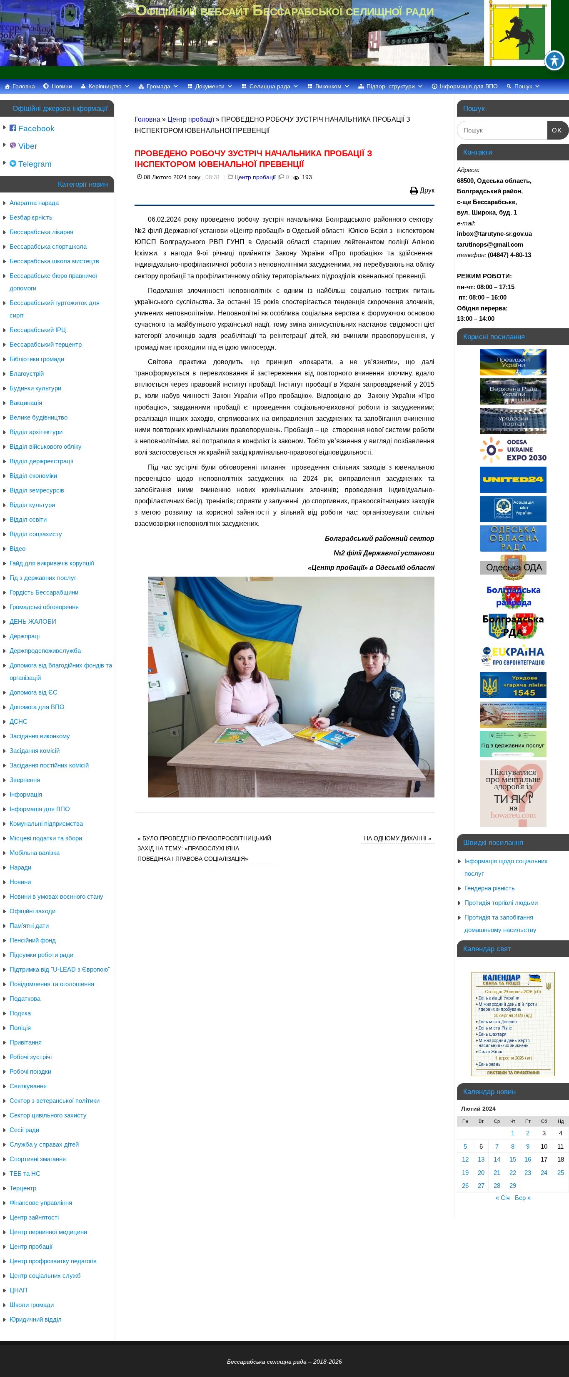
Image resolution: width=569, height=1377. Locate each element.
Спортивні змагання (38, 1158)
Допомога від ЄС (33, 692)
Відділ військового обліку (46, 446)
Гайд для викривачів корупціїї (52, 563)
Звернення (25, 779)
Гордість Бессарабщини (44, 592)
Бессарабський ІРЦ (38, 329)
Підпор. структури (391, 86)
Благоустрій (27, 373)
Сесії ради (24, 1129)
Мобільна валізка (35, 852)
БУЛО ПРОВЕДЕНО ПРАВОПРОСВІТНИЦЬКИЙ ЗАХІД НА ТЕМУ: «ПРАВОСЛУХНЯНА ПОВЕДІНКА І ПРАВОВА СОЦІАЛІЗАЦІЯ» (204, 848)
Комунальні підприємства (46, 823)
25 (560, 1172)
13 (481, 1159)
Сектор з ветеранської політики (55, 1100)
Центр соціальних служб (45, 1275)
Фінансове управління (41, 1202)
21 (497, 1172)
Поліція (20, 1027)
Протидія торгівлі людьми (501, 902)
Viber (26, 146)
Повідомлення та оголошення (52, 983)
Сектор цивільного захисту (48, 1115)
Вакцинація (26, 402)
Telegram (34, 164)
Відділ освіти (28, 519)
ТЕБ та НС (25, 1173)
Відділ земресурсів (37, 490)
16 (527, 1159)
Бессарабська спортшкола (48, 246)
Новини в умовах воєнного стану (56, 896)
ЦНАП (18, 1290)
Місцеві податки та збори (46, 838)
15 (512, 1159)
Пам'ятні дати (29, 925)
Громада (158, 86)
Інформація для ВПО (469, 86)
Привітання (26, 1042)
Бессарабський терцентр (46, 344)
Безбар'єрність (31, 217)
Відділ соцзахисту (36, 533)
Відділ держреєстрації (41, 461)
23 (527, 1172)
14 (497, 1159)
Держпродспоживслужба (45, 650)
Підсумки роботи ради (41, 954)
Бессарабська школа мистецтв (54, 261)
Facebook (35, 128)
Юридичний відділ (36, 1319)
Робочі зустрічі (31, 1056)
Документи (210, 86)
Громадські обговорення (44, 606)
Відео (17, 548)
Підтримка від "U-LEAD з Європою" (60, 969)
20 (481, 1172)
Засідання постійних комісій (49, 765)
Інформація (26, 794)
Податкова (25, 998)
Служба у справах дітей (44, 1144)
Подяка (20, 1013)
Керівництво (105, 86)
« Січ (503, 1197)
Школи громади (32, 1304)
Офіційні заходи (32, 911)
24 (544, 1172)
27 (481, 1185)
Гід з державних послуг (43, 577)
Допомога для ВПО (37, 706)
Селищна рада (270, 86)
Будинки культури (35, 388)
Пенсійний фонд (33, 940)
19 (465, 1172)
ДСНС (18, 721)
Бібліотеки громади (37, 358)
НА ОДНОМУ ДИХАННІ (398, 838)
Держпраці (25, 636)
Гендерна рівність (489, 888)
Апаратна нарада (34, 202)
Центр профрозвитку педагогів (53, 1261)
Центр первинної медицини (48, 1231)
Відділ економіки (33, 475)
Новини (62, 86)
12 (465, 1159)
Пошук (523, 86)
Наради (20, 867)
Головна (23, 86)
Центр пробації (190, 119)
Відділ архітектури (36, 431)
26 (465, 1185)
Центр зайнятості (34, 1217)
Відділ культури (32, 504)
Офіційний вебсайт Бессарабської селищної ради (284, 10)
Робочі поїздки (30, 1071)
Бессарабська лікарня (41, 231)
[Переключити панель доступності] (554, 60)
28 (497, 1185)
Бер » (523, 1197)
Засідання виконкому (40, 736)
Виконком (328, 86)
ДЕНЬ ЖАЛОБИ (33, 621)
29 (512, 1185)
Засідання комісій (35, 750)
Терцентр (23, 1188)
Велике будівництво (38, 417)
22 (512, 1172)
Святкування (28, 1086)
